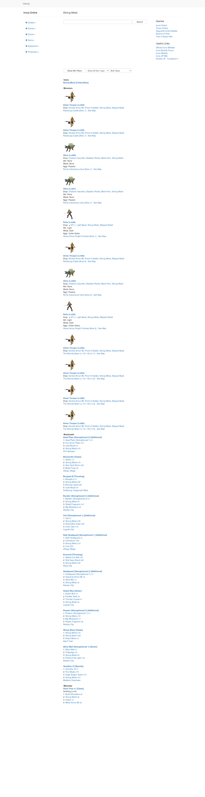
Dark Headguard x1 (74, 537)
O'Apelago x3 (71, 652)
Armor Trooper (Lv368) (74, 255)
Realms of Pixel (163, 33)
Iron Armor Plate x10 (74, 442)
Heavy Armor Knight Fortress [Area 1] (80, 236)
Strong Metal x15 (72, 677)
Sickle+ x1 (69, 459)
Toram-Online (162, 28)
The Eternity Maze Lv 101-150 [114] (79, 428)
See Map (92, 110)
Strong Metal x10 (72, 448)
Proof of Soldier (91, 107)
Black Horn (106, 158)
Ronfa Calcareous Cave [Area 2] (77, 294)
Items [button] (30, 40)
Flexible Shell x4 (72, 596)
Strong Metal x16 (72, 462)
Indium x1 (69, 699)
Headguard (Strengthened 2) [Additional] (82, 571)
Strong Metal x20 (72, 521)
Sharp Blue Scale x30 (74, 523)
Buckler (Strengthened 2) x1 (77, 498)
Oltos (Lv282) (69, 280)
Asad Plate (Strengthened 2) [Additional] (82, 437)
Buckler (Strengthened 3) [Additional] (81, 495)
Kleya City (67, 565)
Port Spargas (69, 451)
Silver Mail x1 (71, 649)
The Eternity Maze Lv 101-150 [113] (79, 403)
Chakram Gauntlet (77, 158)
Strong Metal (105, 107)
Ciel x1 (68, 518)
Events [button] (30, 28)
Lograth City (68, 529)
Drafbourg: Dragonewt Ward (75, 490)
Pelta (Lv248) (69, 222)
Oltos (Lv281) (69, 188)
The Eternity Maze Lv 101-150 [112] (79, 378)
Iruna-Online (30, 12)
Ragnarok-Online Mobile (166, 30)
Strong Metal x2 (72, 582)
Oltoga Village (69, 470)
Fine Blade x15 (72, 671)
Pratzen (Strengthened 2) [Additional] (81, 610)
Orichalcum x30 (72, 540)
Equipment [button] (32, 46)
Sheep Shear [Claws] (73, 629)
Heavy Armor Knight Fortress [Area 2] (80, 328)
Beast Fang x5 (71, 467)
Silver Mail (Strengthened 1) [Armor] (80, 646)
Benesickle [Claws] (72, 456)
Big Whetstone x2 (73, 507)
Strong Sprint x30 (73, 635)
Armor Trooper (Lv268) (74, 423)
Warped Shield (106, 225)
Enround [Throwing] (72, 554)
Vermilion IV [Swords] (73, 666)
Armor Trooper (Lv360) (74, 104)
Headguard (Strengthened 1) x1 (79, 574)
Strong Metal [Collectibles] (76, 82)
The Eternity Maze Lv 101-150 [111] (79, 353)
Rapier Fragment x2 (74, 621)
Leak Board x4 (71, 487)
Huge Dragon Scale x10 (75, 674)
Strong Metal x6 (72, 602)
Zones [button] (30, 34)
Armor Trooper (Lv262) (74, 347)
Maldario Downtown (72, 680)
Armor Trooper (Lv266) (74, 398)
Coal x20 (69, 546)
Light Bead (81, 225)
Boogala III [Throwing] (73, 476)
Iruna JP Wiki (161, 55)
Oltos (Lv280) (69, 155)
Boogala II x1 (71, 479)
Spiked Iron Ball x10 (74, 557)
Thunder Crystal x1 (73, 599)
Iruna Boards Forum (165, 50)
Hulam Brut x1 (71, 593)
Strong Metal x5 (72, 501)
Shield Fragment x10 (74, 504)
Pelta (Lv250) (69, 314)
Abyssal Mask (118, 107)
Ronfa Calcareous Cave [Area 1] (77, 169)
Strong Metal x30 (72, 481)
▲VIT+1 (72, 225)
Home (26, 3)
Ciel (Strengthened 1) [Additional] (79, 515)
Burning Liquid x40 (73, 484)
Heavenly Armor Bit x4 (75, 576)
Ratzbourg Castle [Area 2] (75, 261)
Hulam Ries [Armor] (72, 590)
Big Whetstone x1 (73, 618)
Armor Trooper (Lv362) (74, 130)
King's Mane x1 (72, 638)
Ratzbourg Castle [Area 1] (75, 110)
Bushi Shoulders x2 (73, 694)
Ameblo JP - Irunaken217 (167, 58)
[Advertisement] (109, 46)
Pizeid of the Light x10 (75, 657)
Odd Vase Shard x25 (74, 560)
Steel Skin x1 (71, 579)
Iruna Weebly (162, 53)
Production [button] (32, 51)
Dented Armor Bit (76, 107)
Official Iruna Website (165, 47)
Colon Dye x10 (71, 526)
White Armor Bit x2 (73, 702)
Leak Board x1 (71, 445)
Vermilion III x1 (71, 669)
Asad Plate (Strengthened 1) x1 (79, 440)
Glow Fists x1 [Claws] (73, 688)
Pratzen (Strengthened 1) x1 (78, 613)
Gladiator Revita (93, 158)
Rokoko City (68, 509)
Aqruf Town (68, 641)
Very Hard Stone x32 (74, 465)
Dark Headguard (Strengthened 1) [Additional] (85, 535)
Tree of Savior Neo (164, 36)
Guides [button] (30, 22)
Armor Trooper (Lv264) (74, 373)
